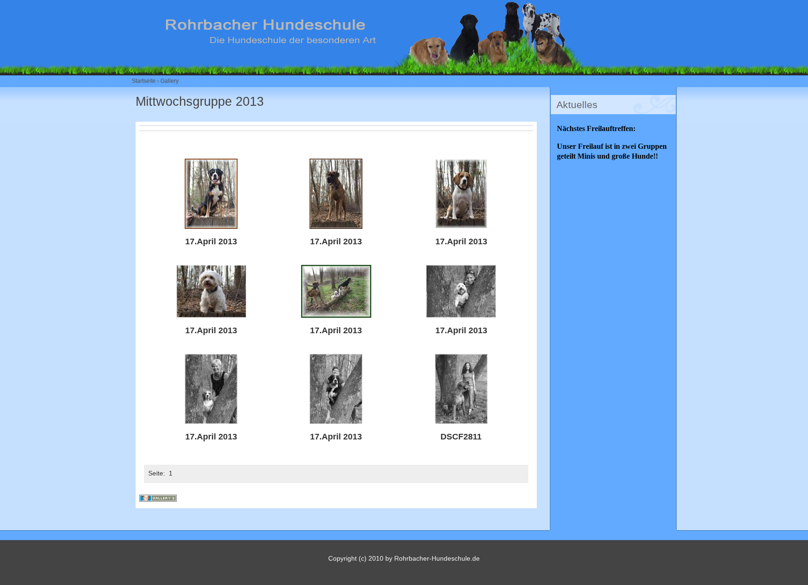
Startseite (144, 81)
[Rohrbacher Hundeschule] (377, 64)
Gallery (169, 81)
